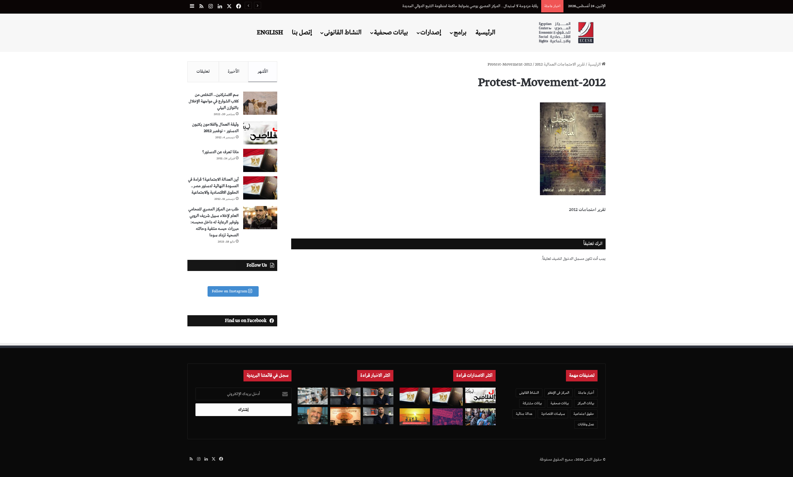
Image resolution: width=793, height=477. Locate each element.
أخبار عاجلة (586, 392)
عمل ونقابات (586, 424)
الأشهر (262, 71)
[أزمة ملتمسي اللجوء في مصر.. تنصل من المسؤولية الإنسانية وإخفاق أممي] (480, 416)
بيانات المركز (585, 403)
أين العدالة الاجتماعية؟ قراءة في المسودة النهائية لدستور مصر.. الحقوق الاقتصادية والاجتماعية (213, 186)
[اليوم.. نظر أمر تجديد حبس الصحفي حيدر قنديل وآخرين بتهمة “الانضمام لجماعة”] (378, 396)
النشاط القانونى (342, 32)
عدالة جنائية (524, 413)
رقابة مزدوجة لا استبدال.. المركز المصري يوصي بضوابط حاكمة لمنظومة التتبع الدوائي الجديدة (470, 6)
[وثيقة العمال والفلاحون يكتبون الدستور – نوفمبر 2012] (260, 132)
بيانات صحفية (391, 32)
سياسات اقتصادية (553, 413)
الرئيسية (485, 32)
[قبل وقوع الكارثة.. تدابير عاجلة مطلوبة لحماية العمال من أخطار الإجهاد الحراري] (415, 416)
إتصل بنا (302, 32)
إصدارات (430, 32)
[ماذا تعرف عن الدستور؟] (260, 160)
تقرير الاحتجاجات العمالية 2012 (560, 64)
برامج (460, 32)
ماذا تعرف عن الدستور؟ (220, 152)
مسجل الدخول (573, 258)
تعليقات (203, 71)
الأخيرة (233, 71)
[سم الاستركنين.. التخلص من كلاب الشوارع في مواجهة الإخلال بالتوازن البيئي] (260, 103)
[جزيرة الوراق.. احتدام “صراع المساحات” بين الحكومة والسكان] (447, 416)
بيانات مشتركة (532, 403)
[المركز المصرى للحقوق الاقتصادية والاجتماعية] (566, 32)
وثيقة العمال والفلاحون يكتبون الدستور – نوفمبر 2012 (215, 128)
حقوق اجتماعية (583, 413)
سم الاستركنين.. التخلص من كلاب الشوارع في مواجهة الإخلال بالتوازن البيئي (214, 101)
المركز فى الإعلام (558, 392)
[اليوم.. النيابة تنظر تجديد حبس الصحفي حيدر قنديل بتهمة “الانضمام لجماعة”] (378, 415)
